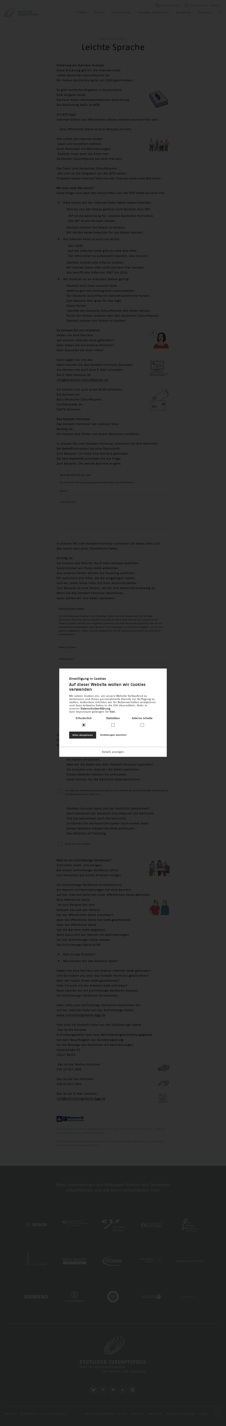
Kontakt (122, 1414)
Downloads (205, 12)
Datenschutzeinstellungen (181, 1414)
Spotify (132, 1389)
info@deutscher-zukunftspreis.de (82, 380)
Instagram (103, 1389)
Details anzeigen (113, 751)
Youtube (113, 1389)
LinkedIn (122, 1389)
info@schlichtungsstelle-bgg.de (81, 1098)
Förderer (188, 1297)
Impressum (137, 1414)
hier (112, 711)
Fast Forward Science (54, 1414)
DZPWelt (82, 12)
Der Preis (99, 12)
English (214, 5)
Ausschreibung (121, 12)
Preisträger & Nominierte (153, 12)
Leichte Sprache (198, 5)
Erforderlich (84, 718)
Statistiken (113, 718)
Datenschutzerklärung (95, 708)
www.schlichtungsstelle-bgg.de (81, 1015)
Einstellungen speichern (113, 735)
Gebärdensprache (170, 5)
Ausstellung (183, 12)
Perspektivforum (29, 1414)
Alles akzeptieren (82, 735)
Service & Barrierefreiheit (99, 1414)
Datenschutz (155, 1414)
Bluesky (93, 1389)
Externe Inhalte (142, 718)
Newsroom (10, 1414)
